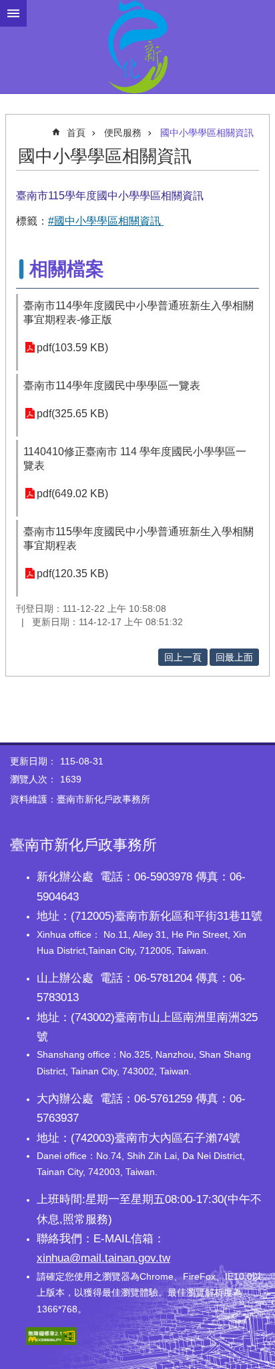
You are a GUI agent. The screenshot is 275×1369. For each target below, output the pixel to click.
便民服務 (123, 132)
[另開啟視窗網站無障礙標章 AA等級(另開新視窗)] (51, 1341)
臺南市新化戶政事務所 (137, 46)
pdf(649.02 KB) (72, 493)
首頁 (76, 132)
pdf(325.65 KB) (72, 413)
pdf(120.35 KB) (72, 573)
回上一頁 (183, 657)
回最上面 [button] (234, 657)
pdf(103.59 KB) (72, 347)
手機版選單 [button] (13, 13)
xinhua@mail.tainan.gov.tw (103, 1257)
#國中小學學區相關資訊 (106, 221)
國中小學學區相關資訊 (207, 132)
